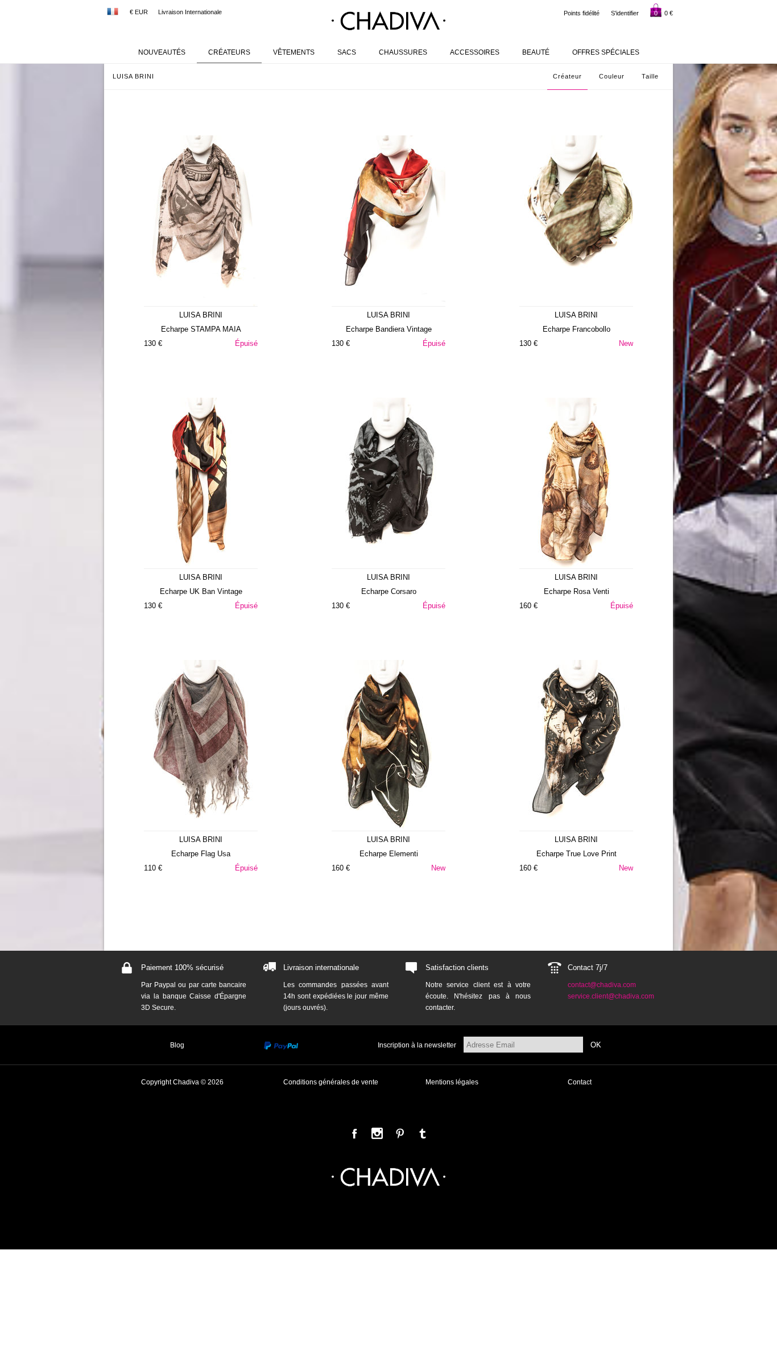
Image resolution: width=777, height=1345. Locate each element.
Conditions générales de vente (330, 1082)
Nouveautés (161, 52)
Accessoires (474, 52)
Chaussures (403, 52)
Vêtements (294, 52)
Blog (177, 1045)
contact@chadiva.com (602, 985)
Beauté (535, 52)
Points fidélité (582, 13)
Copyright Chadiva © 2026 (182, 1082)
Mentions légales (451, 1082)
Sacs (346, 52)
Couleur (612, 76)
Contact (580, 1082)
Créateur (567, 76)
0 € (663, 13)
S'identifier (625, 13)
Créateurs (229, 52)
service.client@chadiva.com (611, 996)
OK (595, 1045)
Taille (650, 76)
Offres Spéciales (605, 52)
